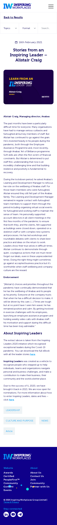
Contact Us (37, 476)
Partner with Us (39, 486)
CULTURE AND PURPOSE (19, 420)
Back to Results (13, 17)
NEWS (45, 420)
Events (8, 490)
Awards (8, 472)
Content (8, 486)
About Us (35, 472)
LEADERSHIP (13, 410)
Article (9, 431)
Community (11, 483)
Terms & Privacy (11, 502)
